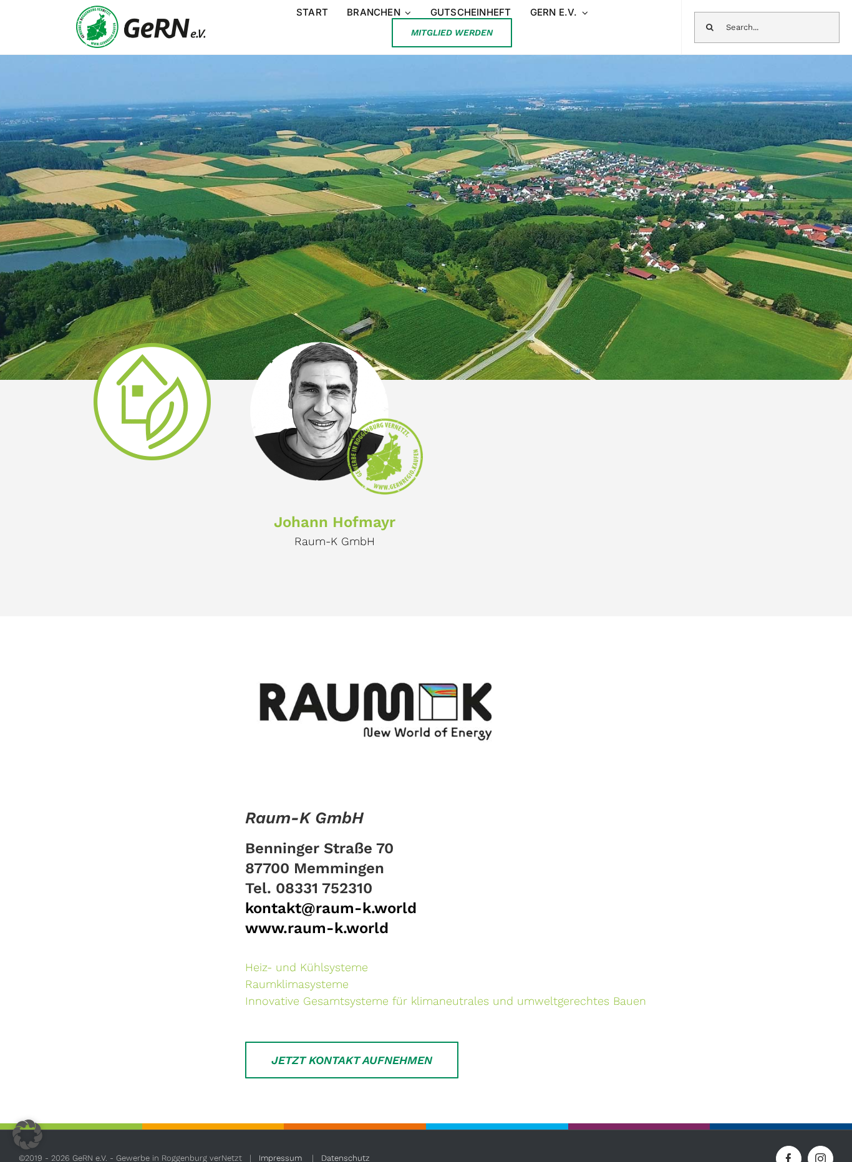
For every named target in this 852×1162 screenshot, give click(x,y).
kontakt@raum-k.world (331, 908)
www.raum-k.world (317, 928)
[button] (27, 1134)
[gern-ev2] (141, 9)
